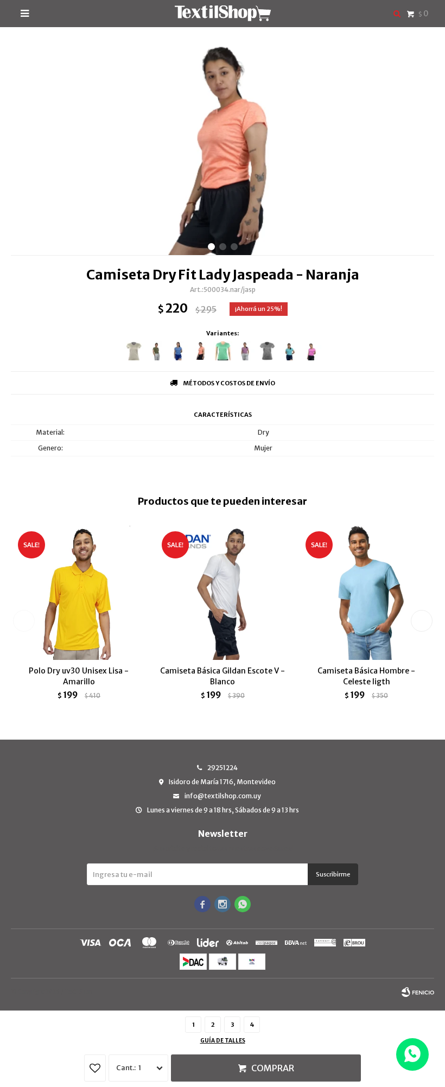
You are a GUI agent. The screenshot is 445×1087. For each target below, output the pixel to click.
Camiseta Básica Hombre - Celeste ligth (366, 676)
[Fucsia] (311, 350)
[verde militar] (156, 350)
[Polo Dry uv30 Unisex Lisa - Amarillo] (79, 592)
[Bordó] (245, 350)
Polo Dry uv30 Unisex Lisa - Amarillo (79, 676)
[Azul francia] (178, 350)
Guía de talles (222, 1040)
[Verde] (222, 350)
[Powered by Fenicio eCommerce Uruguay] (418, 992)
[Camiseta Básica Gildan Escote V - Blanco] (222, 592)
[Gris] (133, 350)
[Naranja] (200, 350)
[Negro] (267, 350)
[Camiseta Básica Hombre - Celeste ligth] (366, 592)
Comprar (272, 1068)
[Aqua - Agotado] (289, 350)
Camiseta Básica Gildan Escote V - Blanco (222, 676)
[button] (211, 246)
